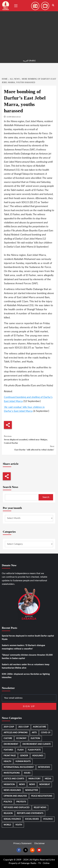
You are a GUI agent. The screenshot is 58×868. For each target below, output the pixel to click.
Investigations (12, 773)
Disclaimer (39, 843)
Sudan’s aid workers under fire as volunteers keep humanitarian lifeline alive (25, 666)
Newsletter (31, 790)
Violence (48, 819)
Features (8, 750)
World (7, 825)
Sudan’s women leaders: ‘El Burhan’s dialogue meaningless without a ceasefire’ (23, 647)
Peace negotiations (41, 796)
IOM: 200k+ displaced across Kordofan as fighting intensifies (26, 676)
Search (46, 497)
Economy (21, 738)
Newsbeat (44, 784)
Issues (27, 773)
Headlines (37, 756)
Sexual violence (12, 819)
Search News (10, 486)
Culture (8, 738)
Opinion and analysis (15, 796)
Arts (34, 733)
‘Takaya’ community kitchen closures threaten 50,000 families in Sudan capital (27, 656)
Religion (8, 813)
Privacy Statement (22, 843)
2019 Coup (9, 727)
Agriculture (39, 727)
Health (7, 761)
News (22, 784)
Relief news (40, 808)
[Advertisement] (29, 29)
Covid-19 (45, 733)
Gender (24, 756)
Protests (21, 802)
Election (35, 738)
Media (48, 779)
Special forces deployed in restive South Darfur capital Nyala (28, 637)
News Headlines (12, 790)
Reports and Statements (30, 813)
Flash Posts (34, 750)
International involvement (19, 767)
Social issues (32, 819)
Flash (20, 750)
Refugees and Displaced (17, 808)
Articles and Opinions (16, 733)
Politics (8, 802)
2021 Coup (23, 727)
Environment (11, 744)
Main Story (34, 779)
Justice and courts (14, 779)
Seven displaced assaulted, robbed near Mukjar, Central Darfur (26, 439)
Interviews (44, 767)
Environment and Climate (37, 744)
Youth (18, 825)
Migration (9, 784)
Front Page (10, 756)
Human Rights (23, 761)
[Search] (53, 5)
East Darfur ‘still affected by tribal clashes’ (34, 448)
